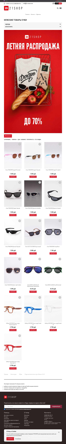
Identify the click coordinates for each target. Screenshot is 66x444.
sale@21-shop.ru (48, 421)
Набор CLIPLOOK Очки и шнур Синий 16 (33, 324)
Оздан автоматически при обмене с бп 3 (35, 374)
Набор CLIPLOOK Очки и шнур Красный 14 (13, 362)
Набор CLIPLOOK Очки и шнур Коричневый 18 (13, 324)
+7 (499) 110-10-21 (9, 3)
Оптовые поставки (28, 422)
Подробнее (18, 438)
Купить (13, 176)
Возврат (6, 417)
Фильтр (8, 136)
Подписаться (56, 406)
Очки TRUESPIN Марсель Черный (53, 208)
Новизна (14, 139)
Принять (10, 438)
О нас (25, 418)
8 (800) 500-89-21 (17, 3)
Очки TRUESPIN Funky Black (53, 246)
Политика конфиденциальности (12, 423)
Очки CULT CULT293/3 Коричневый (33, 246)
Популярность (30, 139)
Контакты (6, 418)
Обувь (20, 374)
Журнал (26, 417)
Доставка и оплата (8, 415)
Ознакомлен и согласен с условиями (18, 409)
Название (23, 139)
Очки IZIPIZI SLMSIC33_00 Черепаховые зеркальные (33, 285)
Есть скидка (38, 139)
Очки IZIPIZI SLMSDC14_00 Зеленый (53, 284)
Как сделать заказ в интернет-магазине (11, 421)
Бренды (26, 420)
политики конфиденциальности (25, 409)
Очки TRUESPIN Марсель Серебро (33, 208)
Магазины (26, 415)
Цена (19, 139)
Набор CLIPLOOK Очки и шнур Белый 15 (53, 324)
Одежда (6, 374)
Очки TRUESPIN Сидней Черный (33, 170)
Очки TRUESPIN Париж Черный (13, 208)
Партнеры (26, 423)
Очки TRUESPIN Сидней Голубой (53, 170)
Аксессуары (13, 374)
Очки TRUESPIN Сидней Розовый (13, 170)
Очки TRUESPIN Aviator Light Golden (13, 284)
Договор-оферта (8, 425)
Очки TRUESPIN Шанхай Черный (13, 246)
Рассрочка (26, 425)
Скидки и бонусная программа (11, 426)
